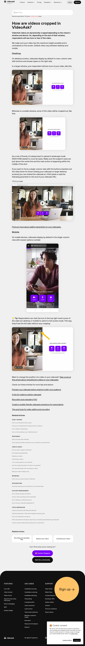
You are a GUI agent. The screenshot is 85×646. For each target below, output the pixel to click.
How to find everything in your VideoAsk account (24, 432)
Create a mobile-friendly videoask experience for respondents (28, 523)
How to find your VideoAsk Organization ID (23, 503)
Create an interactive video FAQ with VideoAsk (24, 510)
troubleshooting (34, 16)
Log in (70, 2)
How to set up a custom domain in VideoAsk (23, 479)
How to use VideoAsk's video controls (22, 423)
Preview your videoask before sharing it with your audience (27, 426)
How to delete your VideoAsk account (22, 500)
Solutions (30, 2)
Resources (57, 2)
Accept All (77, 640)
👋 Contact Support (42, 553)
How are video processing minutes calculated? (24, 497)
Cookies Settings (67, 640)
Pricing (39, 2)
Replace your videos (17, 456)
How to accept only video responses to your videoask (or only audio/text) (31, 442)
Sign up (77, 2)
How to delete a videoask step (19, 429)
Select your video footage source (20, 471)
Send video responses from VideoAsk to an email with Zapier (28, 486)
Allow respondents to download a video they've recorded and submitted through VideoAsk (35, 519)
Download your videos (17, 459)
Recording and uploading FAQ (19, 453)
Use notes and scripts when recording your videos (25, 468)
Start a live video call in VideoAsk (20, 439)
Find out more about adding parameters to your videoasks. (36, 227)
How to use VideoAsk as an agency (21, 516)
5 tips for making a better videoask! (26, 394)
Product (22, 2)
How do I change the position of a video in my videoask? (26, 465)
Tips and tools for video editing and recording (31, 409)
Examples (47, 2)
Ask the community (42, 560)
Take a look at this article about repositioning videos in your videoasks (41, 378)
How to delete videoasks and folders (21, 493)
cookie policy (74, 633)
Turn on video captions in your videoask (22, 462)
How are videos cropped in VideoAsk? (22, 450)
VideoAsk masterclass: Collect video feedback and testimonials (28, 513)
